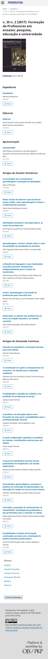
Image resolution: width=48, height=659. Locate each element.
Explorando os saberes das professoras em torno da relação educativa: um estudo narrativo (22, 318)
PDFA (8, 104)
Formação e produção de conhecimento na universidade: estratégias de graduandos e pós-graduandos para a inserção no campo (22, 510)
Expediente (8, 93)
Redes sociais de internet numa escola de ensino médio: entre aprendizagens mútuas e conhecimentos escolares (24, 202)
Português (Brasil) (12, 577)
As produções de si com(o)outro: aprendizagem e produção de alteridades (21, 180)
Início (5, 9)
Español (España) (11, 569)
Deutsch (7, 585)
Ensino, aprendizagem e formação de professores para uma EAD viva (20, 293)
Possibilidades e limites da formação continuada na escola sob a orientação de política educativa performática (22, 536)
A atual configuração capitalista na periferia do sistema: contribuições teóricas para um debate (23, 440)
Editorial (6, 119)
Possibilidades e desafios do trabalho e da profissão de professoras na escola (22, 395)
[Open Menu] (2, 2)
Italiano (7, 581)
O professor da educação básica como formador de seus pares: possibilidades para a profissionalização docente (24, 417)
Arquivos (13, 9)
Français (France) (11, 573)
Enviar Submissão (13, 597)
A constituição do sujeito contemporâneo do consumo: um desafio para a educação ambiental (23, 370)
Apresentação (9, 147)
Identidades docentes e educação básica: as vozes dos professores (23, 224)
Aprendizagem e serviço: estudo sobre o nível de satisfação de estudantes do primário (24, 244)
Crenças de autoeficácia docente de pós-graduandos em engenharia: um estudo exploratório (21, 463)
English (7, 565)
